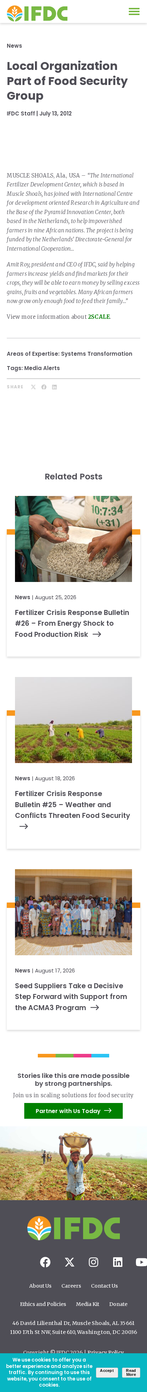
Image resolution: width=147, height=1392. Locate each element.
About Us (40, 1286)
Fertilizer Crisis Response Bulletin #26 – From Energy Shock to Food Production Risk (72, 623)
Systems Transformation (96, 354)
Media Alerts (42, 368)
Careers (71, 1286)
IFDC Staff (21, 113)
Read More (131, 1372)
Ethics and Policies (43, 1304)
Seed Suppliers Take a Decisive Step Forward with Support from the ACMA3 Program (71, 997)
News (14, 45)
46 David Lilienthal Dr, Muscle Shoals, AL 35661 (73, 1323)
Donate (118, 1304)
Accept (107, 1370)
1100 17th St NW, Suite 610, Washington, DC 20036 (73, 1332)
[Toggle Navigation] (134, 11)
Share (15, 387)
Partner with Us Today (68, 1111)
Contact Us (104, 1286)
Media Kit (87, 1304)
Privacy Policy (105, 1352)
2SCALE (99, 316)
